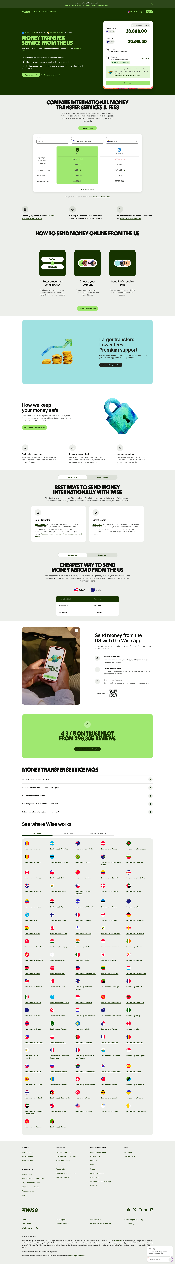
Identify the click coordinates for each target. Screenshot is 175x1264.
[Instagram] (140, 1210)
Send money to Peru (133, 1029)
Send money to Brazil (82, 862)
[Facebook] (128, 1210)
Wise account (27, 1174)
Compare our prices (50, 75)
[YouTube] (145, 1210)
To (106, 138)
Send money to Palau (82, 1029)
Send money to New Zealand (111, 1016)
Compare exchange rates (66, 1173)
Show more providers (87, 189)
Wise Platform (27, 1161)
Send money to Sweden (58, 1085)
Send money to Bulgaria (134, 862)
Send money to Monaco (83, 1002)
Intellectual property (30, 1228)
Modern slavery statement (100, 1224)
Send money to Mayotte (134, 987)
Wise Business (27, 1156)
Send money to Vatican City (136, 1111)
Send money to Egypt (57, 907)
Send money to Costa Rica (135, 878)
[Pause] (76, 630)
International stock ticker (66, 1156)
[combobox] (110, 31)
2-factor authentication (130, 218)
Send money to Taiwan (109, 1085)
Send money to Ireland (134, 947)
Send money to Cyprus (58, 891)
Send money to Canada (33, 878)
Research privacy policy (133, 1220)
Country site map (63, 1224)
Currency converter (64, 1152)
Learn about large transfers (111, 365)
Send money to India (82, 947)
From (72, 138)
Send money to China (83, 878)
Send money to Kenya (32, 973)
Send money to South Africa (85, 1071)
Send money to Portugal (83, 1042)
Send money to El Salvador (84, 907)
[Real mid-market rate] (80, 170)
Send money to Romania (134, 1042)
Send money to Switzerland (85, 1085)
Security (93, 1161)
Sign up (149, 12)
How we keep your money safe (34, 427)
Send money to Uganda (109, 1098)
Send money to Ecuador (33, 907)
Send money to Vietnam (33, 1127)
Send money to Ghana (32, 933)
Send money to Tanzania (135, 1085)
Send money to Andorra (33, 849)
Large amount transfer (31, 1183)
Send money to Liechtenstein (85, 973)
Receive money (28, 1191)
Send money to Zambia (58, 1127)
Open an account (31, 75)
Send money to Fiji (31, 920)
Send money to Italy (82, 960)
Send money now (87, 128)
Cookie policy (95, 1220)
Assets (24, 1195)
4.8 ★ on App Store (35, 32)
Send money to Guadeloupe (110, 933)
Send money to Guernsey (135, 933)
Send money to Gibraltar (58, 933)
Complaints (26, 1224)
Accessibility (129, 1224)
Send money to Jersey (134, 960)
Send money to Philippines (34, 1042)
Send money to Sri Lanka (33, 1085)
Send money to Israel (57, 960)
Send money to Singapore (135, 1056)
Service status (130, 1156)
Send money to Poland (58, 1042)
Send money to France (83, 920)
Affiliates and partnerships (100, 1182)
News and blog (96, 1156)
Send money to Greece (83, 933)
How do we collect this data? (101, 197)
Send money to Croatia (33, 891)
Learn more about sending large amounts (127, 75)
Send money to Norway (33, 1029)
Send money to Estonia (109, 907)
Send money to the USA (83, 1111)
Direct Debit (99, 520)
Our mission (95, 1177)
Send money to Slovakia (33, 1071)
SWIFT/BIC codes (63, 1161)
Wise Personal (27, 1152)
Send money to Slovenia (58, 1071)
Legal (24, 1220)
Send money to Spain (133, 1071)
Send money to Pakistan (58, 1029)
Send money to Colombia (110, 878)
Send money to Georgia (109, 920)
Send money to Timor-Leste (60, 1098)
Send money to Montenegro (111, 1002)
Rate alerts (60, 1169)
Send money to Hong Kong (34, 947)
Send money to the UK (58, 1111)
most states (118, 1241)
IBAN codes (60, 1165)
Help (135, 12)
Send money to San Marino (110, 1056)
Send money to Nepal (57, 1016)
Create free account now (87, 308)
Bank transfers (40, 524)
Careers (93, 1169)
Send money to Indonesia (110, 947)
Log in (141, 12)
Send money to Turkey (83, 1098)
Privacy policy (61, 1220)
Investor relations (97, 1173)
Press (92, 1165)
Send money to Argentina (59, 849)
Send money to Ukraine (134, 1098)
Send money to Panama (109, 1029)
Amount (38, 138)
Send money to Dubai (134, 891)
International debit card (31, 1187)
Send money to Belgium (33, 862)
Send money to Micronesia (59, 1002)
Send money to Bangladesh (136, 849)
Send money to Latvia (57, 973)
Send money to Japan (108, 960)
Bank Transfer (42, 520)
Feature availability (63, 1177)
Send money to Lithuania (109, 973)
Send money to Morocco (135, 1002)
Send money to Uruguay (109, 1111)
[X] (134, 1210)
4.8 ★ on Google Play (61, 32)
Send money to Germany (135, 920)
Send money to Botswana (59, 862)
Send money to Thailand (33, 1098)
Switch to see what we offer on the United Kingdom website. (86, 5)
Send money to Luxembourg (136, 973)
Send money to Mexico (33, 1002)
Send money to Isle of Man (34, 960)
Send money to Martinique (110, 987)
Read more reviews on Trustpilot (87, 749)
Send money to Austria (109, 849)
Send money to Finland (58, 920)
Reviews (93, 1186)
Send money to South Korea (111, 1071)
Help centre (129, 1152)
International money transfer (33, 1178)
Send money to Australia (84, 849)
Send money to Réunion (109, 1042)
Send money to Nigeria (134, 1016)
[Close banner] (152, 4)
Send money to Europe (134, 907)
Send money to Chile (57, 878)
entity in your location (77, 1256)
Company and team (98, 1152)
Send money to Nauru (32, 1016)
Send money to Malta (57, 987)
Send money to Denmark (109, 891)
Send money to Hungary (58, 947)
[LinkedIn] (151, 1210)
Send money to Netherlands (85, 1016)
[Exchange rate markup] (124, 170)
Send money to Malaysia (33, 987)
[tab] (72, 477)
